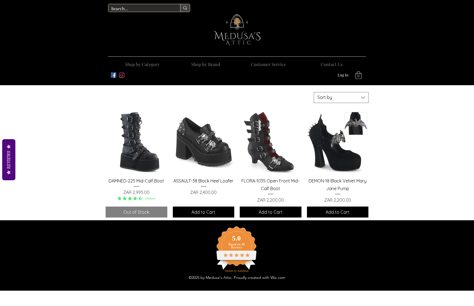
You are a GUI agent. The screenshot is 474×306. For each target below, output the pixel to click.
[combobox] (341, 97)
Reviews (9, 160)
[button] (205, 62)
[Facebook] (113, 75)
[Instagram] (122, 75)
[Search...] (185, 8)
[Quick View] (136, 142)
